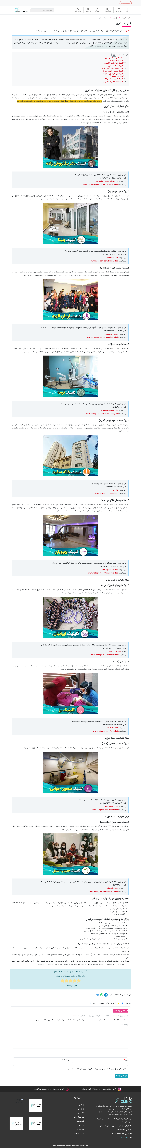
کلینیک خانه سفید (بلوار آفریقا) (112, 68)
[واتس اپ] (101, 995)
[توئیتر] (97, 995)
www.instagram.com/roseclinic (106, 731)
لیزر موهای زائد (79, 1117)
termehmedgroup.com (109, 410)
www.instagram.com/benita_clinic (105, 261)
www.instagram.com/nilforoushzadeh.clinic (101, 184)
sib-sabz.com (112, 888)
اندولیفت (126, 30)
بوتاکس (81, 1104)
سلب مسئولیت (79, 1133)
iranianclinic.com (114, 651)
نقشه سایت (125, 1138)
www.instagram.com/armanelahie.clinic (103, 337)
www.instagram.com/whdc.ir (107, 493)
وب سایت (65, 1059)
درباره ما (81, 1125)
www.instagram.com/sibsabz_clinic (104, 891)
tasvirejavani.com (111, 806)
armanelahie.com (111, 334)
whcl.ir (115, 490)
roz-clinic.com (112, 728)
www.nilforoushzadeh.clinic (107, 181)
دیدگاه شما (124, 1024)
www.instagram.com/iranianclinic (105, 654)
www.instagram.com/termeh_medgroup (102, 413)
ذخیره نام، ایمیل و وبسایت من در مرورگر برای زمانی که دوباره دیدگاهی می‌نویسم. (97, 1069)
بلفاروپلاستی (80, 1121)
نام (127, 1051)
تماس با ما (80, 1129)
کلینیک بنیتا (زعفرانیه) (115, 60)
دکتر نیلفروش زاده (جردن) (114, 57)
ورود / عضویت (125, 3)
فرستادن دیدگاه (121, 1075)
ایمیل (126, 1059)
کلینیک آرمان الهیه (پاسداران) (113, 63)
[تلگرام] (105, 995)
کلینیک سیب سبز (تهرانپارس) (113, 81)
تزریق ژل (81, 1109)
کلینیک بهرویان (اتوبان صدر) (113, 71)
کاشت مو (81, 1113)
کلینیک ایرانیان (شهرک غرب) (113, 73)
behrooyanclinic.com (109, 569)
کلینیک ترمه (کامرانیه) (115, 65)
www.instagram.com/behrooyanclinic (103, 573)
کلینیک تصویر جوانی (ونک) (113, 79)
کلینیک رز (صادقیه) (116, 76)
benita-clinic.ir (112, 257)
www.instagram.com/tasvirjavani (105, 809)
